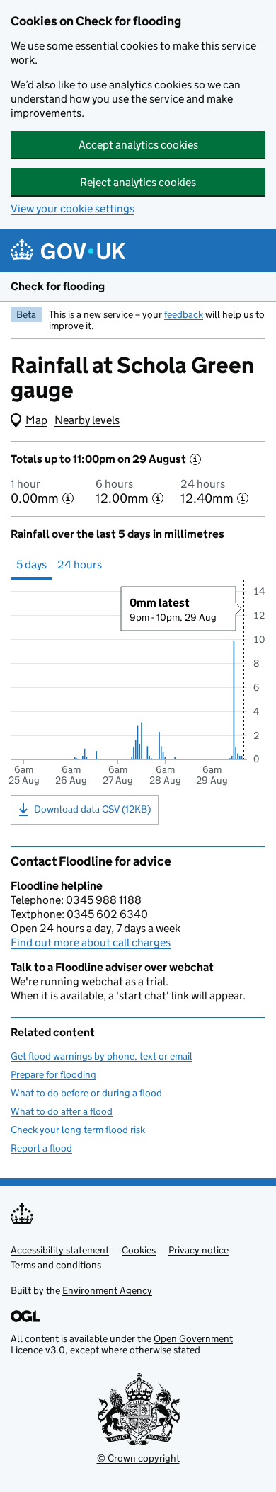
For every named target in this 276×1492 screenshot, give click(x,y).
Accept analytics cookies (138, 144)
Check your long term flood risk (78, 1129)
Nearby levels (87, 420)
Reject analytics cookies (138, 182)
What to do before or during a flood (86, 1092)
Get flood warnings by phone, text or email (101, 1056)
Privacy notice (198, 1250)
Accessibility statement (60, 1250)
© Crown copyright (138, 1458)
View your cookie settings (72, 208)
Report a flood (41, 1148)
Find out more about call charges (91, 942)
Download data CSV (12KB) (92, 809)
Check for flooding (58, 286)
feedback (183, 314)
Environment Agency (107, 1290)
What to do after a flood (62, 1111)
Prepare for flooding (53, 1074)
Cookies (139, 1250)
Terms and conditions (56, 1264)
